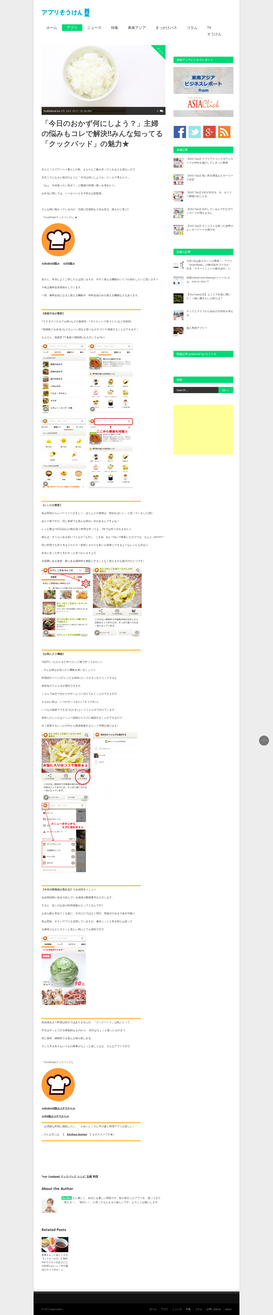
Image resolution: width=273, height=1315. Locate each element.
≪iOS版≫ (69, 263)
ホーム (51, 27)
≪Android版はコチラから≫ (58, 1108)
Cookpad (54, 1176)
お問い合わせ (213, 1309)
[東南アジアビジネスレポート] (203, 116)
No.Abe (66, 1198)
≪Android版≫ (51, 263)
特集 (114, 27)
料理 (95, 1176)
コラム (192, 27)
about (228, 1309)
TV (209, 27)
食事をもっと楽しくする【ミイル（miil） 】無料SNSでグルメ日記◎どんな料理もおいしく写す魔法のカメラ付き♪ (55, 1262)
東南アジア (137, 27)
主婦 (89, 1176)
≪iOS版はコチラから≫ (55, 1116)
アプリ (72, 27)
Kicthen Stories (77, 1134)
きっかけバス (166, 27)
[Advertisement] (203, 430)
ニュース (94, 27)
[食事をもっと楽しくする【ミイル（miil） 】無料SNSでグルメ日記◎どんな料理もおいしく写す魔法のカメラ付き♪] (55, 1251)
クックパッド (68, 1176)
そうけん (214, 34)
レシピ (81, 1176)
